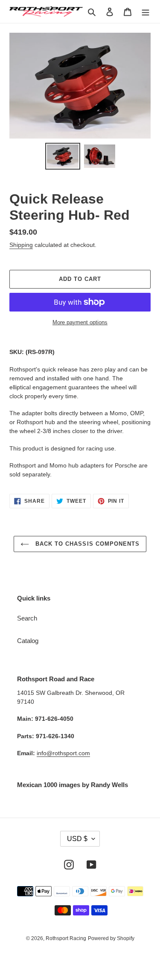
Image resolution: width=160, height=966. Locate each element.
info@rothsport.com (63, 753)
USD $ (77, 838)
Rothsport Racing (66, 938)
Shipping (21, 244)
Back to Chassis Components (86, 544)
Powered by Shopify (111, 938)
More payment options (80, 322)
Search (27, 618)
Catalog (27, 640)
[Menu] (145, 12)
